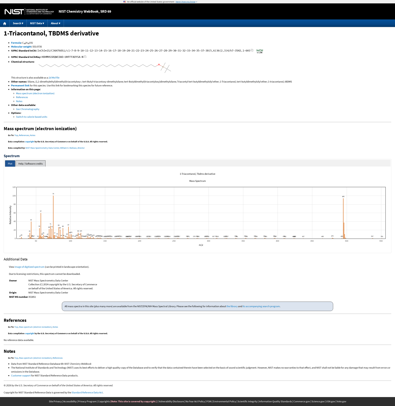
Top (16, 135)
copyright (29, 141)
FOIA (208, 401)
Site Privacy (55, 401)
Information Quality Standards (275, 401)
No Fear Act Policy (195, 401)
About (54, 23)
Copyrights (104, 401)
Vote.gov (341, 401)
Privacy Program (87, 401)
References (22, 97)
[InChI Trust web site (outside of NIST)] (260, 53)
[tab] (10, 163)
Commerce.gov (301, 401)
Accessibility (70, 401)
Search (17, 23)
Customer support (21, 375)
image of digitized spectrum (29, 266)
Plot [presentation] (10, 163)
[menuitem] (5, 23)
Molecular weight (21, 46)
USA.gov (330, 401)
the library (232, 306)
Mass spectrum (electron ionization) (35, 93)
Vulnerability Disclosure (171, 401)
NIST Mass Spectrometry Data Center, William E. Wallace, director (55, 147)
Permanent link (20, 85)
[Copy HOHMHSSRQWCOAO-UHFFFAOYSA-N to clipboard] (85, 57)
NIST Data (36, 23)
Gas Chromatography (27, 109)
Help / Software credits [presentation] (30, 163)
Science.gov (318, 401)
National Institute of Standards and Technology (29, 11)
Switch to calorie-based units (31, 116)
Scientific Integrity (247, 401)
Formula (16, 42)
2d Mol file (54, 77)
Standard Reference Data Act (87, 392)
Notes (19, 101)
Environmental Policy (224, 401)
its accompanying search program (261, 306)
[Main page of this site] (5, 23)
